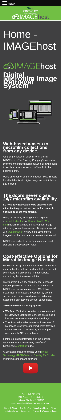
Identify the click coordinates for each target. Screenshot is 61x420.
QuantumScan (15, 232)
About (14, 408)
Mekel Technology (15, 221)
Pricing (53, 408)
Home (6, 408)
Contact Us (25, 411)
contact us (21, 346)
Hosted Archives (11, 411)
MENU (11, 4)
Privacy (36, 411)
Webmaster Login (49, 411)
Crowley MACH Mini (44, 355)
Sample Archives (40, 408)
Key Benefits (25, 408)
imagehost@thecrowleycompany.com (33, 403)
